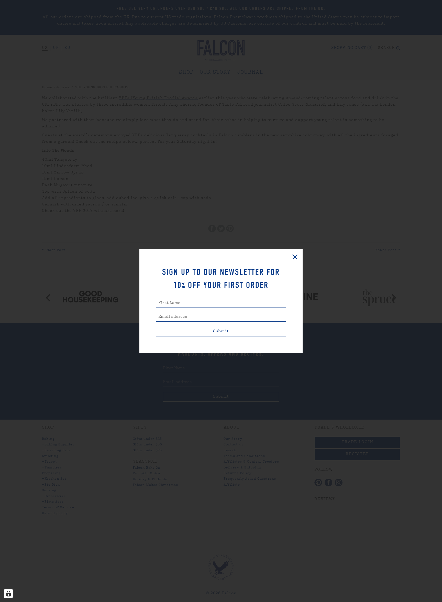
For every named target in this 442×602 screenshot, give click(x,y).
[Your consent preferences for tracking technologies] (8, 593)
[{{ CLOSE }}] (295, 257)
